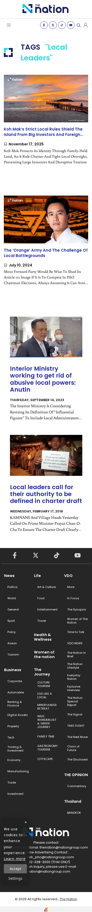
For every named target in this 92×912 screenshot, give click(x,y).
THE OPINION (76, 774)
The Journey (42, 672)
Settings (15, 878)
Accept (15, 868)
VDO (68, 575)
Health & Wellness (43, 637)
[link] (46, 124)
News (9, 575)
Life (37, 575)
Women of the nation (44, 654)
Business (12, 669)
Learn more (15, 858)
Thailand (72, 801)
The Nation (68, 899)
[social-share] (44, 25)
